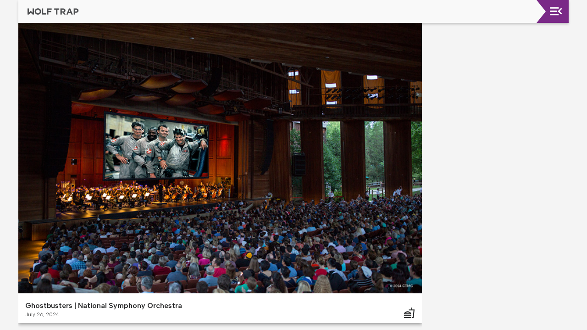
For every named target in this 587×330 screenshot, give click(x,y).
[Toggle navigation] (556, 11)
